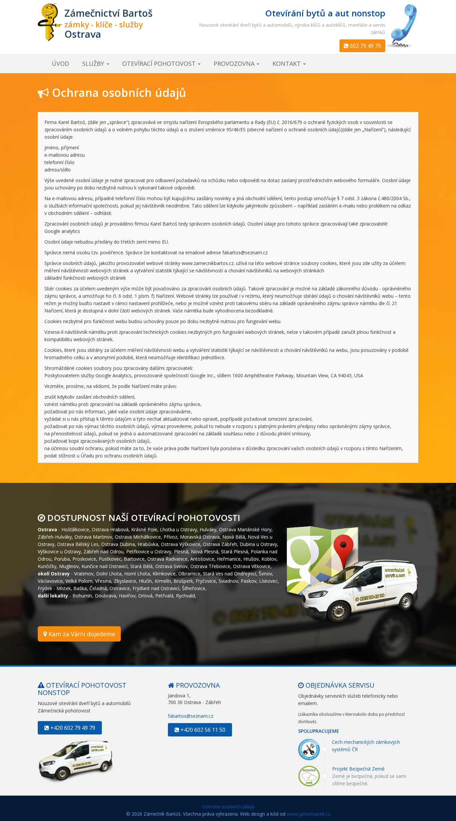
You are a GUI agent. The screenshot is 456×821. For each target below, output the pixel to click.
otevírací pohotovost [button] (159, 63)
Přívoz (170, 536)
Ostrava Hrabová (110, 529)
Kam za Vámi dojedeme (81, 634)
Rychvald (185, 595)
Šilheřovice (193, 588)
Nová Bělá (233, 536)
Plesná (181, 551)
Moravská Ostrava (200, 536)
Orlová (145, 595)
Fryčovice (206, 580)
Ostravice (119, 588)
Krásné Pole (144, 529)
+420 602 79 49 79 (72, 727)
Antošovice (202, 558)
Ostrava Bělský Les (77, 544)
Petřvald (164, 595)
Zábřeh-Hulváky (55, 536)
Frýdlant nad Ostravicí (156, 588)
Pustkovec (110, 558)
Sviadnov (228, 580)
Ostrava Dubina (118, 544)
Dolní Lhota (109, 573)
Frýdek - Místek (54, 588)
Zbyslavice (125, 580)
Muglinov (69, 566)
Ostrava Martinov (93, 536)
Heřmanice (229, 558)
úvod (60, 63)
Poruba (62, 558)
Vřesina (103, 580)
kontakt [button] (287, 63)
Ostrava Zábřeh (220, 544)
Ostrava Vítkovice (251, 566)
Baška (80, 588)
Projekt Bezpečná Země (358, 769)
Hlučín (145, 580)
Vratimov (83, 573)
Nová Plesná (204, 551)
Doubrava (105, 595)
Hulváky (208, 529)
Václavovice (50, 580)
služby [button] (94, 63)
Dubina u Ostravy (258, 544)
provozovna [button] (235, 63)
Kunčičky (47, 566)
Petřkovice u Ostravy (148, 551)
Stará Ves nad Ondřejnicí (229, 573)
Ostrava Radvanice (167, 558)
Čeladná (98, 588)
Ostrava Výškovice (180, 544)
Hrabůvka (148, 544)
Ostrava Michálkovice (138, 536)
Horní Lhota (137, 573)
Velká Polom (78, 580)
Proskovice (84, 558)
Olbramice (189, 573)
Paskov (248, 580)
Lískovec (268, 580)
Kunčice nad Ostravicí (104, 566)
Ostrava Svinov (171, 566)
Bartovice (134, 558)
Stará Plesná (234, 551)
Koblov (268, 558)
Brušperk (183, 580)
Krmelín (163, 580)
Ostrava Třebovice (210, 566)
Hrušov (251, 558)
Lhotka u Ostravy (178, 529)
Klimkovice (164, 573)
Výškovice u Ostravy (59, 551)
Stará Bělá (141, 566)
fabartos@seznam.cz (190, 716)
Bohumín (82, 595)
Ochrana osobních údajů (228, 806)
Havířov (127, 595)
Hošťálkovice (75, 529)
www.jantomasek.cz (308, 814)
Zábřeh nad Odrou (103, 551)
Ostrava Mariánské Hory (245, 529)
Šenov (265, 573)
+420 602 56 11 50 (202, 729)
